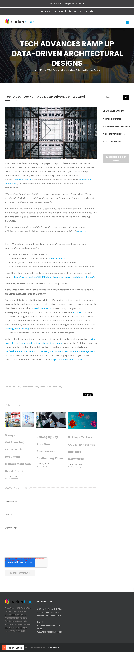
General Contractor (41, 308)
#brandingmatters (113, 119)
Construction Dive (23, 179)
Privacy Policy (53, 647)
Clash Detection (56, 258)
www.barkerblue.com (49, 631)
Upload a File (65, 11)
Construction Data (30, 387)
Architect (78, 312)
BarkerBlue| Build (12, 387)
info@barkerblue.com (74, 4)
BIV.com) (81, 231)
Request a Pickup (49, 11)
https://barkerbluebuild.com (66, 359)
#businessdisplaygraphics (116, 126)
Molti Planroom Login (83, 11)
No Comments (11, 479)
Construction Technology (50, 387)
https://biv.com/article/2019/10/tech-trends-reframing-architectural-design (54, 277)
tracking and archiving (17, 328)
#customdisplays (112, 141)
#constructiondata (114, 134)
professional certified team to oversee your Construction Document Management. (50, 351)
